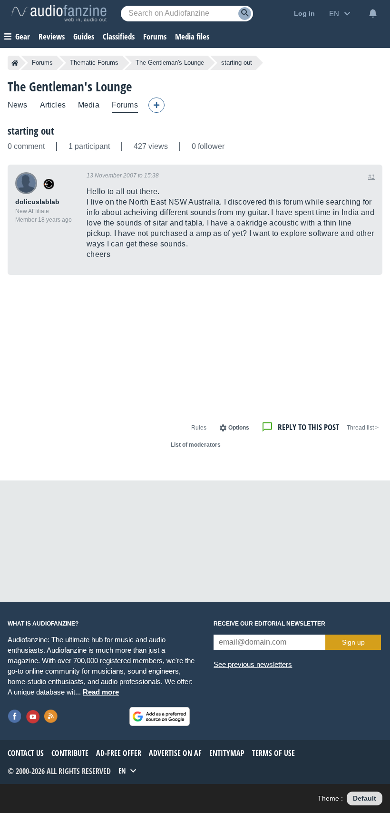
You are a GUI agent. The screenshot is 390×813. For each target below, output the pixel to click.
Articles (53, 105)
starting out (31, 130)
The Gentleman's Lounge (170, 62)
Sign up (353, 642)
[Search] (244, 13)
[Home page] (15, 63)
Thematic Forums (94, 62)
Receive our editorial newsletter (269, 623)
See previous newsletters (253, 664)
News (18, 105)
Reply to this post (308, 426)
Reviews (52, 36)
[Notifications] (373, 13)
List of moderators (196, 444)
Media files (192, 36)
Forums (42, 62)
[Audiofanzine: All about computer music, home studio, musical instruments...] (59, 13)
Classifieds (119, 36)
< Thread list (363, 427)
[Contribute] (156, 105)
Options (238, 427)
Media (88, 105)
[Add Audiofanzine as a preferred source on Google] (159, 716)
